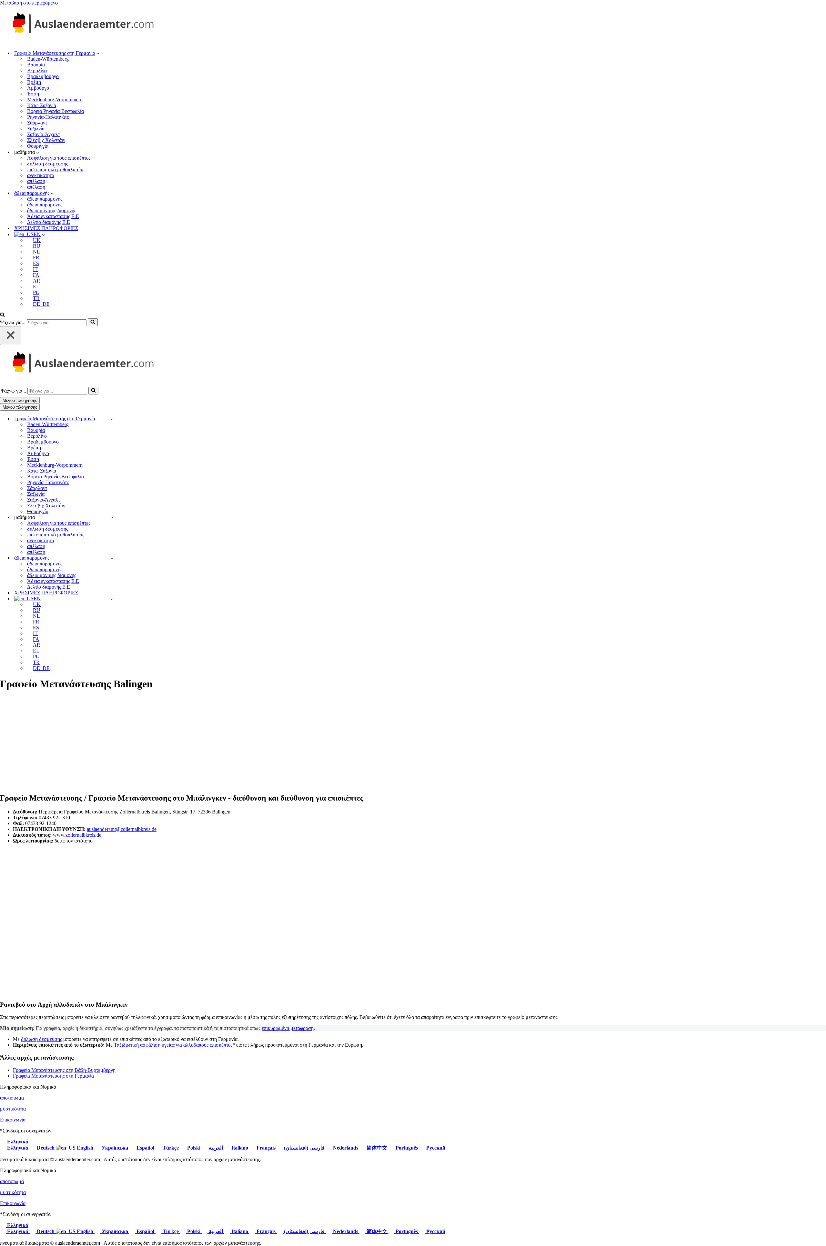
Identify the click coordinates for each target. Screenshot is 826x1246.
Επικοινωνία (12, 1119)
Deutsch (45, 1148)
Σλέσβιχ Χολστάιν (46, 140)
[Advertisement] (413, 742)
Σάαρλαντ (37, 122)
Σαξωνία (36, 128)
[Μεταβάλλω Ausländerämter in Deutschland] (112, 419)
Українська (114, 1148)
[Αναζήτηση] (2, 315)
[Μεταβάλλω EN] (112, 599)
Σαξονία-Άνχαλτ (43, 134)
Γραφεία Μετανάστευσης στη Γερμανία (53, 1076)
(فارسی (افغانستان (304, 1148)
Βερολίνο (37, 70)
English (85, 1148)
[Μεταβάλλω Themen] (112, 517)
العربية (215, 1148)
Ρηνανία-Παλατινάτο (48, 117)
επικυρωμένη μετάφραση (288, 1028)
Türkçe (170, 1148)
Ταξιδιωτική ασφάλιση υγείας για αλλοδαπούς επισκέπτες (173, 1045)
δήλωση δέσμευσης (47, 163)
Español (145, 1148)
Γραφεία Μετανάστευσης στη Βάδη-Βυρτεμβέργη (64, 1070)
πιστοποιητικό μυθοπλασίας (55, 169)
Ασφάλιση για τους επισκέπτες (58, 158)
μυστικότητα (13, 1108)
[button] (98, 53)
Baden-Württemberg (48, 59)
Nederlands (345, 1148)
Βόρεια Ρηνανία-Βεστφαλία (55, 111)
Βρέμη (34, 82)
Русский (435, 1148)
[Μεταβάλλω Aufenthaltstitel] (112, 558)
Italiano (239, 1148)
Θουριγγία (37, 146)
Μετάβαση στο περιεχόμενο (29, 2)
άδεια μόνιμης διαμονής (51, 210)
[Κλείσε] (10, 335)
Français (266, 1148)
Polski (194, 1148)
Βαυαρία (36, 64)
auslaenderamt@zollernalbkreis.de (121, 829)
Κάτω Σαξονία (41, 105)
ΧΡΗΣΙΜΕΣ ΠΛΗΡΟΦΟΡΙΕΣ (46, 228)
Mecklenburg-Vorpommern (55, 99)
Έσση (33, 93)
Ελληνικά (17, 1141)
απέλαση (36, 181)
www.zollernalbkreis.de (77, 835)
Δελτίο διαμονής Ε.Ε (48, 222)
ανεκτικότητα (40, 175)
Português (406, 1148)
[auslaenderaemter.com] (80, 42)
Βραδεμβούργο (43, 76)
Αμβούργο (38, 88)
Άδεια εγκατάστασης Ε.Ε (53, 216)
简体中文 (376, 1148)
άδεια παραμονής (44, 199)
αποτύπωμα (12, 1098)
